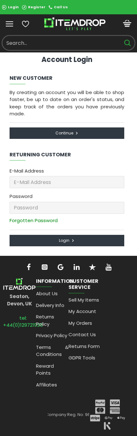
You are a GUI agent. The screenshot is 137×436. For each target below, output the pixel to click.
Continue (64, 133)
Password (21, 196)
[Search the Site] (127, 43)
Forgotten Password (34, 220)
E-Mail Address (27, 170)
